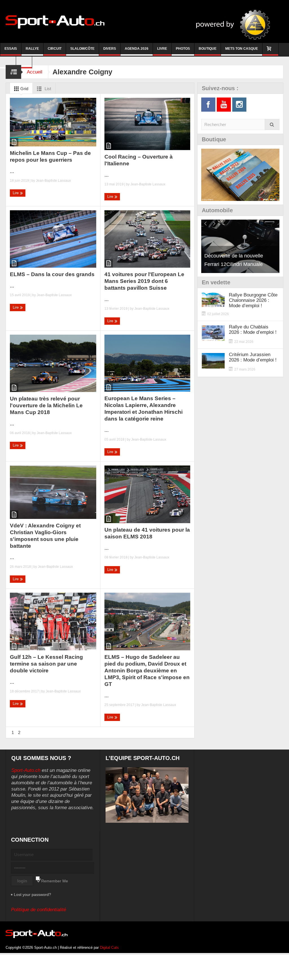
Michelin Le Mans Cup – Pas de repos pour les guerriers (50, 156)
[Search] (272, 124)
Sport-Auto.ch (25, 770)
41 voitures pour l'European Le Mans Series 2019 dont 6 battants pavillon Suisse (144, 281)
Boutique (207, 49)
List (47, 88)
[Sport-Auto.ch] (55, 21)
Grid (23, 88)
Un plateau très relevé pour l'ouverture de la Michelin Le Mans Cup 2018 (46, 405)
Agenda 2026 (136, 49)
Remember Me (54, 881)
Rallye (32, 49)
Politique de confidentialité (38, 909)
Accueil (34, 72)
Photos (183, 49)
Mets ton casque (241, 49)
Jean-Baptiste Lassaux (53, 181)
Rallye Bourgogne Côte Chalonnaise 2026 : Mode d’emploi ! (253, 300)
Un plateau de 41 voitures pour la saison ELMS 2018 (147, 533)
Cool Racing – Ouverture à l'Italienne (138, 160)
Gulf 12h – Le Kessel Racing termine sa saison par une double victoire (46, 664)
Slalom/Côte (82, 49)
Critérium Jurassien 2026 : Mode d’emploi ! (253, 357)
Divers (109, 49)
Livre (162, 49)
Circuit (55, 49)
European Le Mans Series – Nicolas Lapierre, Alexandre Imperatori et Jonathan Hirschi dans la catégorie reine (143, 408)
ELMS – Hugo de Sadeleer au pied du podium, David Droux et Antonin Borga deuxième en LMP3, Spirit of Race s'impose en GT (147, 670)
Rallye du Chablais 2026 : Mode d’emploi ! (253, 329)
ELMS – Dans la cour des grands (52, 274)
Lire (16, 193)
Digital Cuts (109, 947)
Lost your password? (32, 894)
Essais (11, 49)
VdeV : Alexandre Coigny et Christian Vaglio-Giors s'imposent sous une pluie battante (45, 536)
